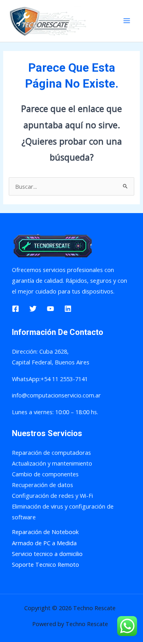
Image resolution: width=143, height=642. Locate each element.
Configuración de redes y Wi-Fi (52, 495)
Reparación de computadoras (51, 452)
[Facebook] (15, 308)
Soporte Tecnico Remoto (45, 564)
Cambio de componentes (45, 474)
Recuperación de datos (42, 485)
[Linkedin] (68, 308)
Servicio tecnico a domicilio (47, 554)
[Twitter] (33, 308)
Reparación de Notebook (45, 532)
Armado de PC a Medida (44, 543)
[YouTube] (50, 308)
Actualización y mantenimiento (52, 463)
